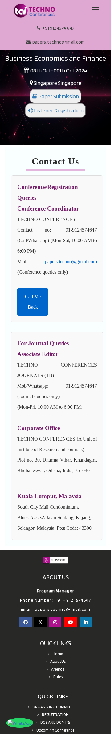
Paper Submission (58, 96)
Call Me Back (33, 302)
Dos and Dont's (55, 722)
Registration (55, 714)
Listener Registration (58, 110)
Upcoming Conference (55, 730)
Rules (58, 677)
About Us (58, 661)
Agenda (58, 669)
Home (58, 653)
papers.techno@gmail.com (71, 261)
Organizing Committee (55, 707)
